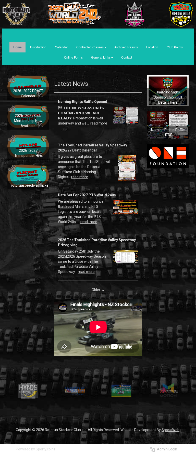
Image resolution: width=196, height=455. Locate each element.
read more (98, 123)
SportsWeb (170, 430)
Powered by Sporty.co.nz (36, 449)
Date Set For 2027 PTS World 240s (87, 195)
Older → (98, 290)
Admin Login (166, 449)
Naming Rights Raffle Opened (82, 102)
